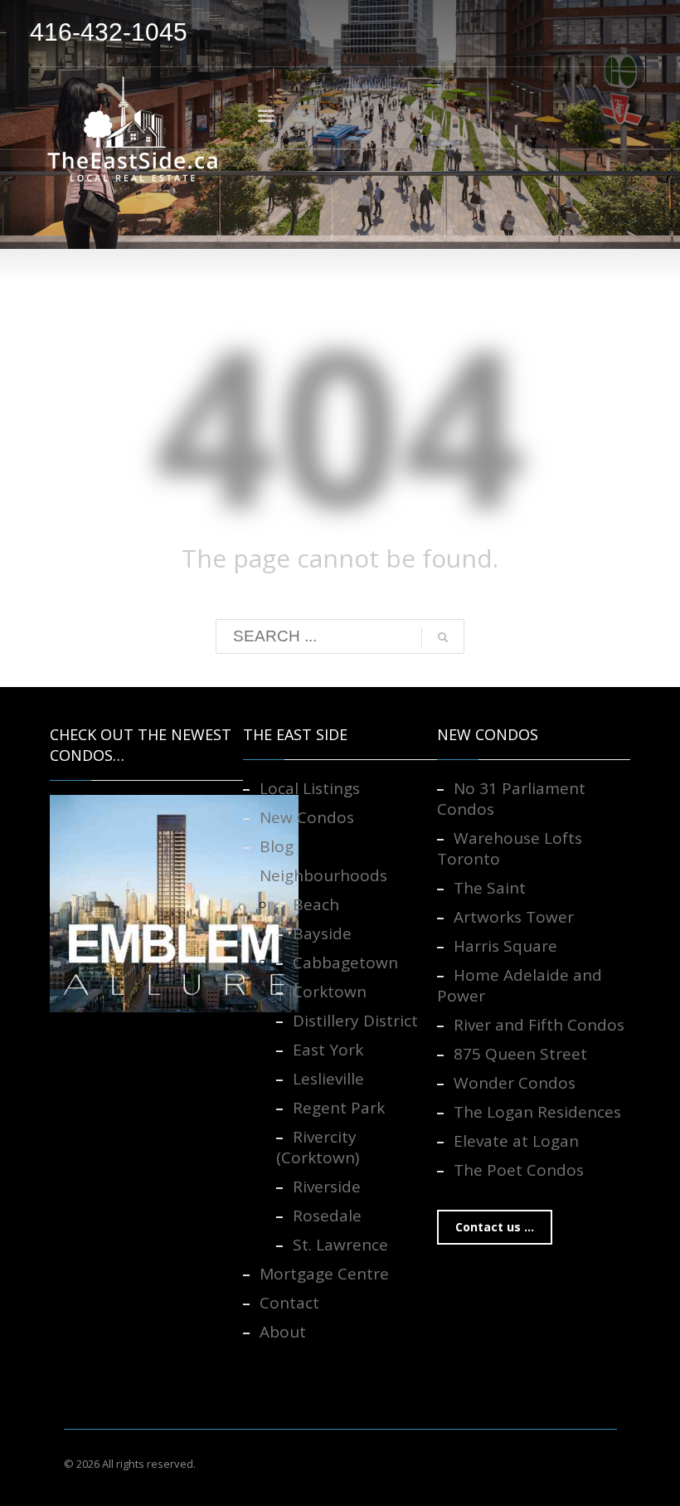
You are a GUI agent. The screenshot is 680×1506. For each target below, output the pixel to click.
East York (328, 1049)
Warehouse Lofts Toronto (509, 848)
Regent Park (339, 1108)
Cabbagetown (345, 962)
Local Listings (310, 788)
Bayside (322, 933)
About (283, 1332)
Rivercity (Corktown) (317, 1147)
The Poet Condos (519, 1170)
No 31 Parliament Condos (511, 798)
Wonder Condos (515, 1083)
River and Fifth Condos (539, 1025)
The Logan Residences (537, 1112)
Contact (289, 1302)
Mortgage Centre (324, 1273)
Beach (316, 904)
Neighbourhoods (323, 875)
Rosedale (327, 1215)
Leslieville (328, 1078)
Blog (277, 846)
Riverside (327, 1186)
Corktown (330, 991)
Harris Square (505, 946)
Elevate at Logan (516, 1141)
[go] (442, 637)
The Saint (490, 888)
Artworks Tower (514, 917)
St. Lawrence (340, 1244)
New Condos (307, 817)
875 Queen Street (520, 1054)
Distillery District (355, 1020)
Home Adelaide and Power (519, 985)
